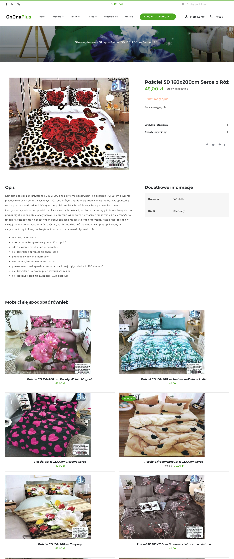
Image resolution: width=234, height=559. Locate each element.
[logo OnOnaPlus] (19, 14)
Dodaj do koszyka (39, 343)
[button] (187, 125)
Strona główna (85, 42)
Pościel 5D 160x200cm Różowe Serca (60, 461)
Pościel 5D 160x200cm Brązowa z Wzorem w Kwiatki (174, 544)
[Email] (226, 145)
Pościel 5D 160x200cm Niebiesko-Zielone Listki (174, 379)
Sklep (103, 42)
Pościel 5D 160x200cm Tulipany (60, 544)
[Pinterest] (220, 145)
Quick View (61, 343)
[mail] (12, 4)
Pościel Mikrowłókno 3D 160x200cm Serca (173, 461)
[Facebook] (207, 145)
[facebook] (6, 4)
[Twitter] (213, 145)
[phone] (18, 4)
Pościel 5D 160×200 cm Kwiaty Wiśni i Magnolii (60, 379)
